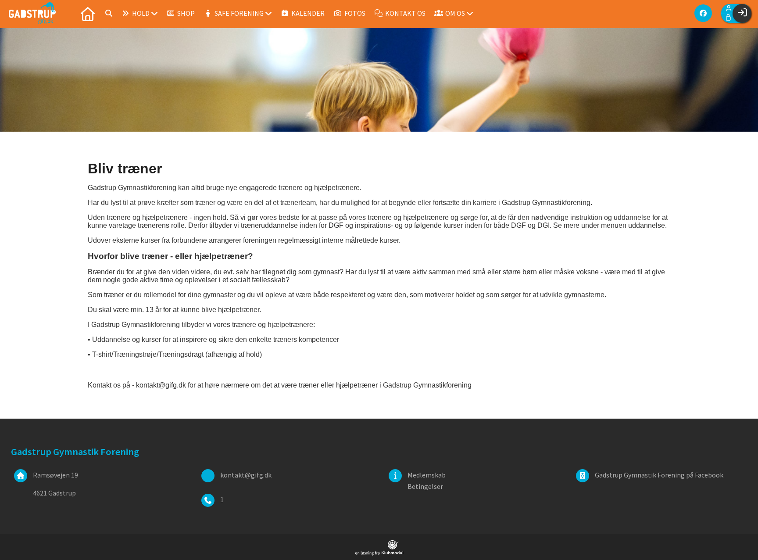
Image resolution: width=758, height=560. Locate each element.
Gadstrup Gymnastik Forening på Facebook (659, 474)
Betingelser (425, 486)
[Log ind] (742, 13)
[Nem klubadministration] (379, 553)
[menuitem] (88, 13)
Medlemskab (427, 474)
